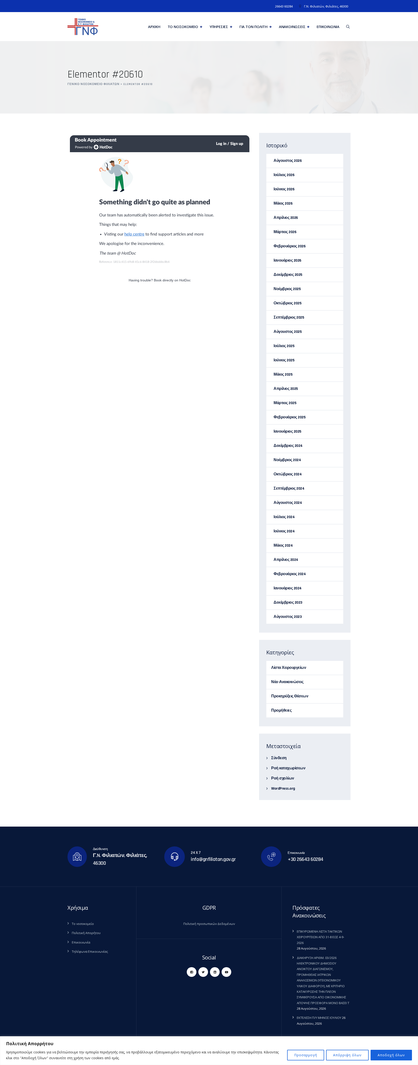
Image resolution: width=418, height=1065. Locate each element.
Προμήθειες (281, 710)
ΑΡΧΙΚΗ (154, 26)
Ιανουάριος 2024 (288, 588)
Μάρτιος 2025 (285, 403)
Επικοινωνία (328, 26)
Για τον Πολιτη (253, 26)
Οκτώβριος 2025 (287, 303)
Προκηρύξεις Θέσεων (289, 696)
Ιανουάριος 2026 (287, 260)
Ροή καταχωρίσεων (288, 768)
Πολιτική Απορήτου (86, 933)
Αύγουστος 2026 (288, 160)
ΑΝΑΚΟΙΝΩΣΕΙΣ (292, 26)
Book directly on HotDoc (172, 280)
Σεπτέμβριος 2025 (289, 317)
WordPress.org (283, 788)
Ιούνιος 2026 (284, 189)
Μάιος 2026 (283, 203)
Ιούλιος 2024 (284, 517)
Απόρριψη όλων (347, 1055)
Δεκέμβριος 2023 (288, 602)
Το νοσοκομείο (83, 924)
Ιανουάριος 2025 (287, 431)
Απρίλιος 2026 (286, 217)
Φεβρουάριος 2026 (290, 246)
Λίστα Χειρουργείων (288, 667)
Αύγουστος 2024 (288, 502)
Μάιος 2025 (283, 374)
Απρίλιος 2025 (286, 388)
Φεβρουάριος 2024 (290, 574)
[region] (209, 1050)
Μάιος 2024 (283, 545)
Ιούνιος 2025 (284, 360)
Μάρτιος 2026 (285, 232)
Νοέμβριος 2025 (287, 289)
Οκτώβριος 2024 (288, 474)
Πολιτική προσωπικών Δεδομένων (209, 924)
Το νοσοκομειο (183, 26)
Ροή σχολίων (282, 778)
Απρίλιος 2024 (286, 559)
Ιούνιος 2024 (284, 531)
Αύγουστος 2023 (288, 616)
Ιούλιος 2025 (284, 346)
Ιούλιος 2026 (284, 175)
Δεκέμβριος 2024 (288, 445)
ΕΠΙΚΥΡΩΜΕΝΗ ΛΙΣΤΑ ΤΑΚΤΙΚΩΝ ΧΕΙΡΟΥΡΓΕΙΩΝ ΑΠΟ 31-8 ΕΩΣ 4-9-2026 (320, 937)
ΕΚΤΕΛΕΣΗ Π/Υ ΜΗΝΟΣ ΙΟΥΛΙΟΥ (319, 1017)
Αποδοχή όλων (391, 1055)
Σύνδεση (279, 758)
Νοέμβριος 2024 (287, 460)
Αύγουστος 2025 (288, 331)
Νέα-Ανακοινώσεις (287, 682)
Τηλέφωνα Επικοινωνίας (90, 951)
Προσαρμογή (305, 1055)
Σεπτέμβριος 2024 (289, 488)
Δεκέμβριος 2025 (288, 274)
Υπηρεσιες (218, 26)
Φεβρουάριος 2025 (290, 417)
